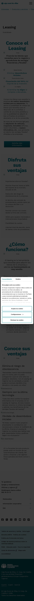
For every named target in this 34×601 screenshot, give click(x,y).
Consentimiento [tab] (7, 279)
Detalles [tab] (18, 279)
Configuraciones (16, 314)
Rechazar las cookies (17, 320)
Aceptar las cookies (17, 308)
